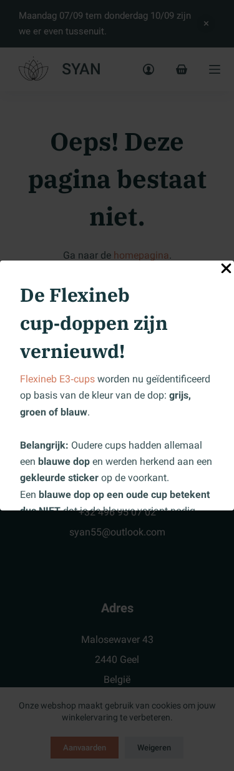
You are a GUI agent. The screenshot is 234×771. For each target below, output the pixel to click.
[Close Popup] (226, 271)
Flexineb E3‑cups (57, 379)
